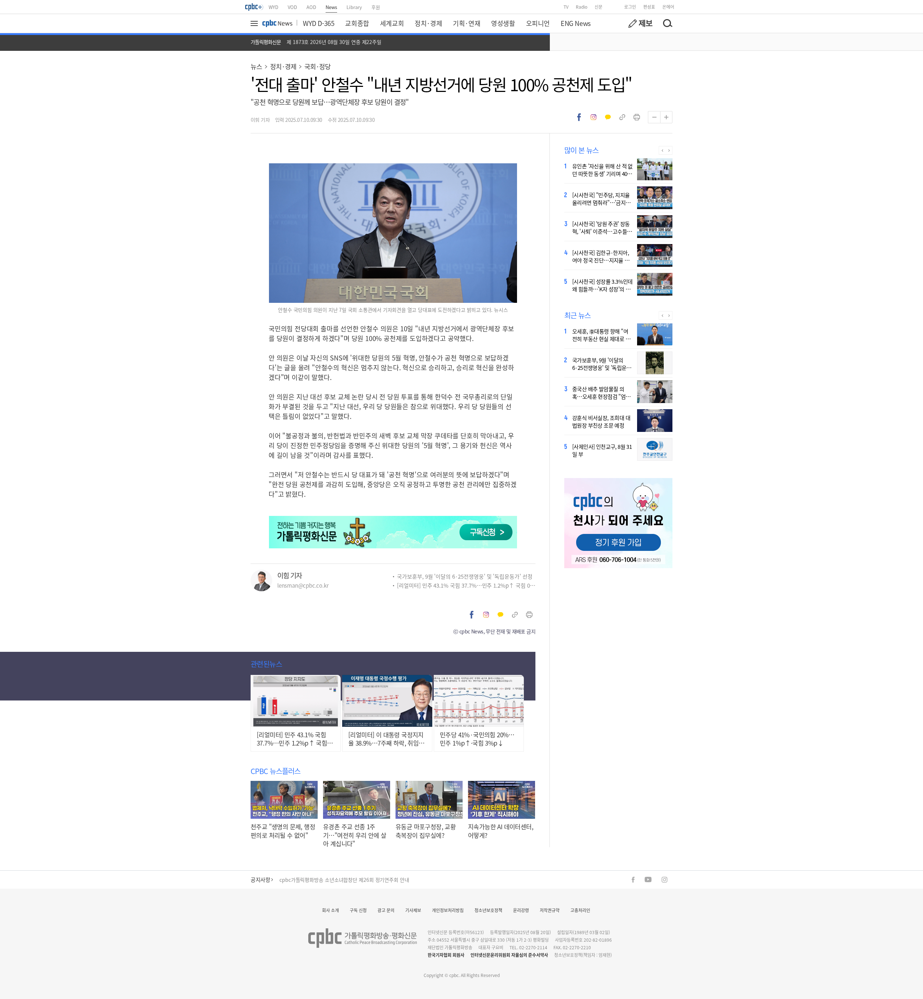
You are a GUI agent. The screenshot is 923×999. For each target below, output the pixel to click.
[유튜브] (648, 879)
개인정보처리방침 (448, 910)
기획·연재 (466, 23)
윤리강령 (521, 910)
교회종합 (357, 23)
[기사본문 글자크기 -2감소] (654, 117)
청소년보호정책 (488, 910)
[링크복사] (622, 117)
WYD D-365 (318, 23)
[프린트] (637, 117)
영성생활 (503, 23)
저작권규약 (550, 910)
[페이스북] (633, 880)
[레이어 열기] (255, 23)
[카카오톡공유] (608, 117)
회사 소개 (330, 910)
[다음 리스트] (669, 150)
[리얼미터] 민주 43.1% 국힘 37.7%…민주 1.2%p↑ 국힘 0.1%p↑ (466, 585)
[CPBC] (254, 7)
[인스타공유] (593, 117)
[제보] (640, 23)
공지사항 (260, 879)
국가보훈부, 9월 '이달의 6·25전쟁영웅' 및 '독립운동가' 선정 (465, 576)
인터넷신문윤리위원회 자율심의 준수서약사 (509, 955)
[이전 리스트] (662, 150)
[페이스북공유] (579, 117)
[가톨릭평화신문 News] (277, 23)
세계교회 (392, 23)
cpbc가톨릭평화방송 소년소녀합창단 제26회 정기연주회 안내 (344, 878)
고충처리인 (580, 910)
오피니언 (538, 23)
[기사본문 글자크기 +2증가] (666, 117)
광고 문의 (385, 910)
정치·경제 (428, 23)
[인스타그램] (664, 880)
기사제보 (413, 910)
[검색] (667, 23)
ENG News (576, 23)
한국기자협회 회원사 (446, 955)
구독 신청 (358, 910)
